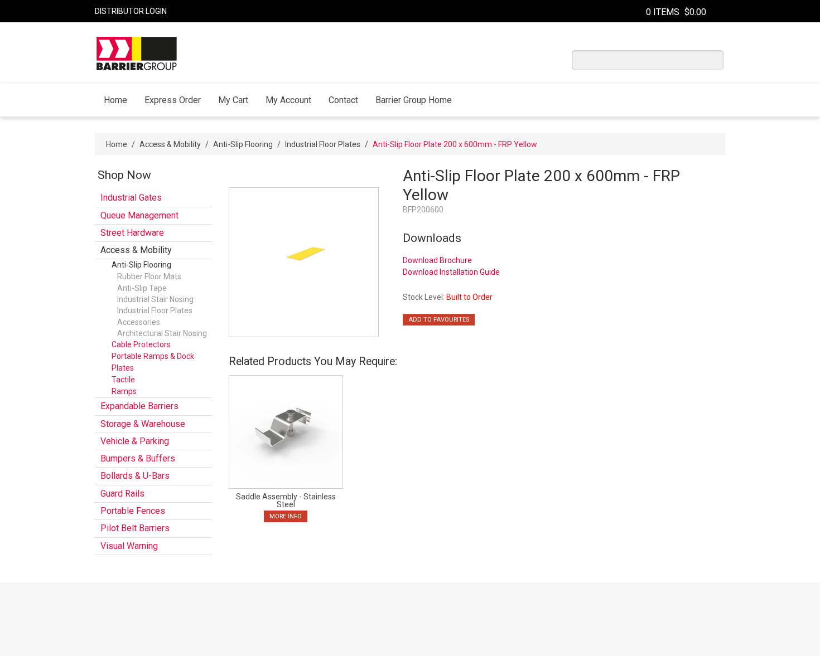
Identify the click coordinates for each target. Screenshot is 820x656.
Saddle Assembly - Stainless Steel (286, 500)
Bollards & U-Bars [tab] (135, 475)
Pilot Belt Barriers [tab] (135, 528)
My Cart (233, 100)
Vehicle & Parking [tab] (134, 441)
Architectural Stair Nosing (162, 333)
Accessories (138, 322)
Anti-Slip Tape (142, 288)
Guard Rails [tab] (122, 493)
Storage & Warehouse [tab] (142, 424)
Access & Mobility (170, 144)
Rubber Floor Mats (149, 276)
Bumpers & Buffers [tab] (137, 458)
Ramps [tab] (124, 391)
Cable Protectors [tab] (141, 344)
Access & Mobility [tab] (136, 250)
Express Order (172, 100)
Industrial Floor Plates (322, 144)
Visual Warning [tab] (129, 546)
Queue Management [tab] (139, 215)
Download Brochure (437, 260)
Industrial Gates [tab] (131, 197)
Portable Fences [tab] (132, 511)
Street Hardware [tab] (132, 232)
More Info (285, 516)
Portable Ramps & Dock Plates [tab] (153, 362)
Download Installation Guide (451, 272)
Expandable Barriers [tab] (139, 406)
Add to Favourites (438, 319)
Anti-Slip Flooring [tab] (141, 264)
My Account (288, 100)
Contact (343, 100)
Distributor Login (131, 11)
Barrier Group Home (413, 100)
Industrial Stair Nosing (155, 299)
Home (115, 100)
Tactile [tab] (123, 379)
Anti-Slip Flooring (243, 144)
